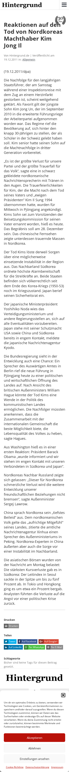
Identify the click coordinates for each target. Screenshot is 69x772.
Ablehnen (34, 748)
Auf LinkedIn (15, 647)
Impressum (57, 767)
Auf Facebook (28, 641)
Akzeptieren (34, 738)
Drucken (13, 626)
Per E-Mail (56, 647)
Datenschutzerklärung (37, 767)
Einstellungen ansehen (34, 759)
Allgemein (28, 59)
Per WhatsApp (36, 647)
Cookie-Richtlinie (15, 767)
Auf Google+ (51, 641)
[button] (63, 695)
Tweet (11, 641)
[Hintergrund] (22, 5)
